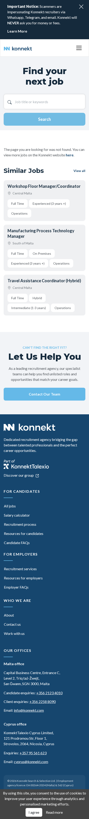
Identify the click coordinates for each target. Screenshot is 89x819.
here (69, 155)
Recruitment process (20, 524)
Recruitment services (20, 569)
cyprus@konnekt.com (31, 761)
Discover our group (19, 475)
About (9, 615)
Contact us (12, 624)
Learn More (17, 31)
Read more (54, 812)
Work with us (14, 633)
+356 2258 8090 (42, 701)
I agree (34, 812)
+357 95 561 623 (33, 753)
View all (79, 171)
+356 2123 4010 (49, 693)
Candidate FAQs (17, 542)
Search (44, 119)
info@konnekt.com (29, 710)
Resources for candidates (23, 533)
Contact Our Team (44, 394)
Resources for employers (23, 578)
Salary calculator (17, 515)
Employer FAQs (16, 587)
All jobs (10, 506)
